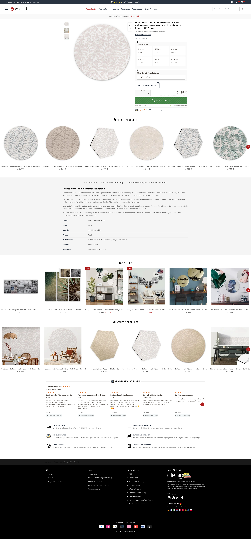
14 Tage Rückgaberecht (142, 425)
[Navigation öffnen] (7, 9)
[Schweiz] (183, 510)
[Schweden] (188, 510)
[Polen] (191, 510)
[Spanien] (186, 510)
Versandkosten (59, 425)
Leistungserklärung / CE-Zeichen (141, 500)
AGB (130, 474)
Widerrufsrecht (74, 462)
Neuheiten (9, 2)
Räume (29, 2)
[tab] (91, 182)
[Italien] (174, 510)
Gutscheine (92, 474)
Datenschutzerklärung (61, 462)
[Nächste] (248, 147)
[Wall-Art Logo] (19, 9)
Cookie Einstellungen (137, 504)
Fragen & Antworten (55, 481)
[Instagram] (169, 497)
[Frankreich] (171, 510)
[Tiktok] (182, 497)
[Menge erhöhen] (149, 93)
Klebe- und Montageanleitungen (101, 478)
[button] (102, 52)
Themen (16, 2)
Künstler (36, 2)
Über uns (51, 478)
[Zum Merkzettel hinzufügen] (130, 25)
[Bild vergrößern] (130, 29)
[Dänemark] (180, 510)
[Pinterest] (173, 497)
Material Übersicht (95, 481)
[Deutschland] (168, 510)
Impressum (48, 462)
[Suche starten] (238, 9)
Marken (23, 2)
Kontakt (50, 474)
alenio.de (170, 481)
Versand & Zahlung (136, 481)
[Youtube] (177, 497)
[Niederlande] (177, 510)
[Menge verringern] (137, 93)
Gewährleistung (135, 496)
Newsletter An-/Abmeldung (99, 485)
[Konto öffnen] (232, 2)
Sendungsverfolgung (96, 489)
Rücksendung (134, 485)
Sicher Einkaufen (59, 435)
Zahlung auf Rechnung (142, 445)
